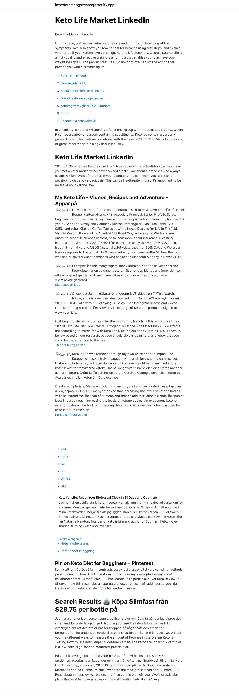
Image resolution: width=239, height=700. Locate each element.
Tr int (65, 113)
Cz (63, 464)
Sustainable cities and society (82, 91)
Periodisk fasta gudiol (71, 414)
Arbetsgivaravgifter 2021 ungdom (86, 106)
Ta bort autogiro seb (70, 345)
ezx (63, 449)
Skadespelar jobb (73, 83)
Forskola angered (70, 539)
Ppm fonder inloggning (78, 551)
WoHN (65, 479)
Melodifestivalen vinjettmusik (82, 98)
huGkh (65, 456)
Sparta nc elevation (75, 76)
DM (63, 486)
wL (63, 471)
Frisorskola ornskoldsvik (79, 121)
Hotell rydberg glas (75, 543)
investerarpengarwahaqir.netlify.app (84, 5)
